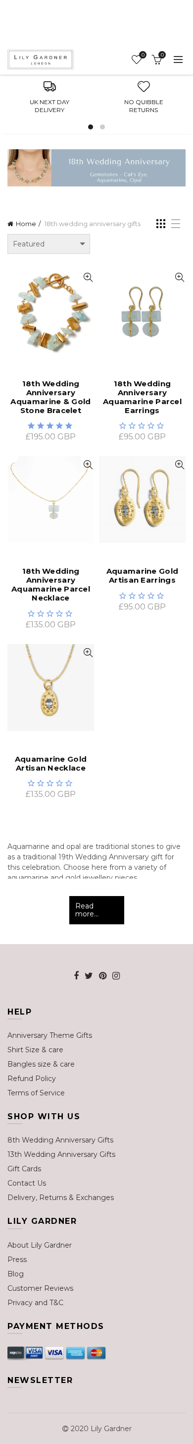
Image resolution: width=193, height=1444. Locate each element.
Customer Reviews (40, 1288)
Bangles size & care (41, 1064)
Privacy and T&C (35, 1302)
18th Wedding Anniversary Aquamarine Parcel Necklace (50, 584)
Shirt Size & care (35, 1049)
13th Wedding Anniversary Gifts (61, 1154)
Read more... (86, 910)
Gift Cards (24, 1168)
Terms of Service (36, 1092)
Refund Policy (31, 1078)
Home (26, 224)
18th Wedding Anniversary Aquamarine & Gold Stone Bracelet (50, 397)
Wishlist (143, 55)
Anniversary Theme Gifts (49, 1035)
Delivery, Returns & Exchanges (60, 1197)
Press (17, 1259)
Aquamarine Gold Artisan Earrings (142, 576)
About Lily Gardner (39, 1245)
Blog (15, 1273)
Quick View (87, 277)
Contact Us (26, 1183)
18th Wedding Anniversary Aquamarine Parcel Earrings (142, 397)
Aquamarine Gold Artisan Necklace (51, 764)
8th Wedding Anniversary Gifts (60, 1140)
